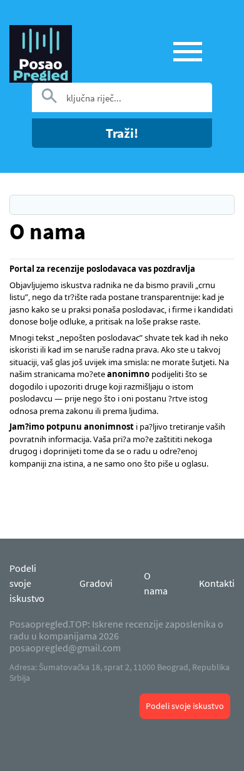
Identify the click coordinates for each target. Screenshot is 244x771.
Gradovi (96, 583)
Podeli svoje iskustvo (185, 705)
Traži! (122, 133)
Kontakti (217, 583)
